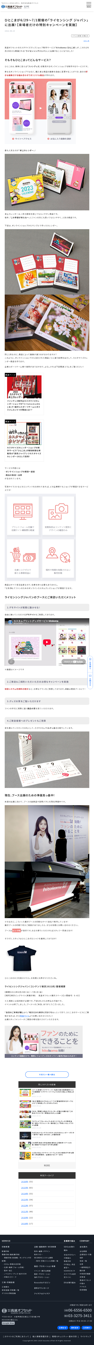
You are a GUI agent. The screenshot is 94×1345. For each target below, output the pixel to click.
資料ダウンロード (41, 1288)
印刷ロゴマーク (10, 1277)
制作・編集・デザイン (42, 1251)
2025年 (24, 1187)
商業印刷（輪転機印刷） (11, 1254)
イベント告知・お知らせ (80, 36)
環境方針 (67, 1261)
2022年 (24, 1205)
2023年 (24, 1199)
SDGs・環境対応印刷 (12, 1264)
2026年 (24, 1181)
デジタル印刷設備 (9, 1293)
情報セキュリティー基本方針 (64, 1336)
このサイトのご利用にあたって (16, 1336)
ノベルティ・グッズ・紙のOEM (15, 1274)
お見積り (86, 1328)
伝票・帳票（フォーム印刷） (14, 1267)
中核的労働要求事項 (85, 1275)
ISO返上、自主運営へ (69, 1266)
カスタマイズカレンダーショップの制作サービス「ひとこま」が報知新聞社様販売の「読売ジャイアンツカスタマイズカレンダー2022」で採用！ (24, 452)
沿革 (81, 1264)
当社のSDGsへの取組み (70, 1256)
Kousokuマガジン (42, 1282)
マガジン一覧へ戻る (47, 1074)
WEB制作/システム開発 (43, 1258)
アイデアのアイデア (42, 1293)
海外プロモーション (41, 1277)
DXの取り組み (70, 1282)
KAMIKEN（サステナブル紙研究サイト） (70, 1274)
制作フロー (38, 1254)
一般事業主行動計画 (85, 1269)
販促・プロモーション (42, 1274)
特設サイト (24, 1015)
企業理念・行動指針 (86, 1256)
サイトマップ (85, 1336)
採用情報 (83, 1290)
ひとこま (86, 41)
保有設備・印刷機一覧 (10, 1290)
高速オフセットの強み (85, 1282)
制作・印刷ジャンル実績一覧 (47, 1261)
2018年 (24, 1223)
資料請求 (74, 1328)
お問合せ (62, 1328)
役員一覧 (83, 1261)
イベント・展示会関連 (42, 1271)
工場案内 (5, 1287)
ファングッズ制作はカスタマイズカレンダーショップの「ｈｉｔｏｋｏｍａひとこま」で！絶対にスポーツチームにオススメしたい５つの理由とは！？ (23, 405)
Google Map (8, 1323)
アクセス (83, 1286)
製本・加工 (8, 1270)
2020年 (24, 1217)
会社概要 (83, 1251)
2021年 (24, 1211)
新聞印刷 (5, 1251)
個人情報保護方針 (40, 1336)
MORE (47, 1165)
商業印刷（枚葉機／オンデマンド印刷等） (16, 1259)
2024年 (24, 1193)
